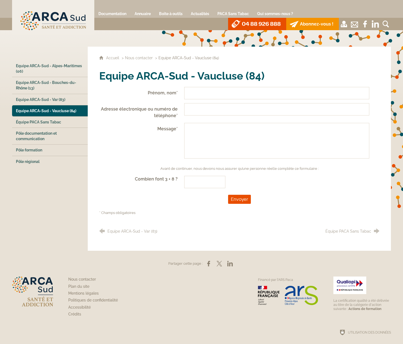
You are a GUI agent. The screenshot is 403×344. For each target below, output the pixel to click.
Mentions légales (83, 293)
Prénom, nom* (163, 92)
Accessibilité (79, 307)
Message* (167, 128)
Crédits (74, 314)
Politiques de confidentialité (93, 300)
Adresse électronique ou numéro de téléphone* (139, 112)
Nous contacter (139, 57)
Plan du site (78, 286)
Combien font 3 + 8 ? (156, 179)
